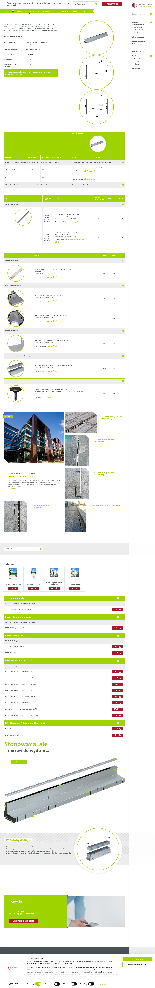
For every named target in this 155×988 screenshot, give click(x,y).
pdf (93, 171)
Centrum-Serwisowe (140, 56)
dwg (88, 171)
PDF (12, 588)
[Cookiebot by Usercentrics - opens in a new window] (13, 984)
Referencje (137, 61)
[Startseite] (8, 11)
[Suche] (151, 14)
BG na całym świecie (32, 11)
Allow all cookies (137, 959)
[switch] (57, 983)
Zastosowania (138, 51)
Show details (102, 984)
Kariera (19, 11)
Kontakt (82, 11)
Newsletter (46, 11)
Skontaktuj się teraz (23, 921)
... (11, 489)
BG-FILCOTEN (139, 27)
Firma (55, 11)
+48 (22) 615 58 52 (17, 911)
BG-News (136, 68)
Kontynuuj (112, 4)
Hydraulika (138, 58)
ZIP (116, 729)
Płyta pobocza (138, 37)
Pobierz (136, 64)
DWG (116, 647)
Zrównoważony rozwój (68, 11)
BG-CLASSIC (138, 30)
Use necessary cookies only (137, 964)
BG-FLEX (137, 33)
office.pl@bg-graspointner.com (21, 914)
